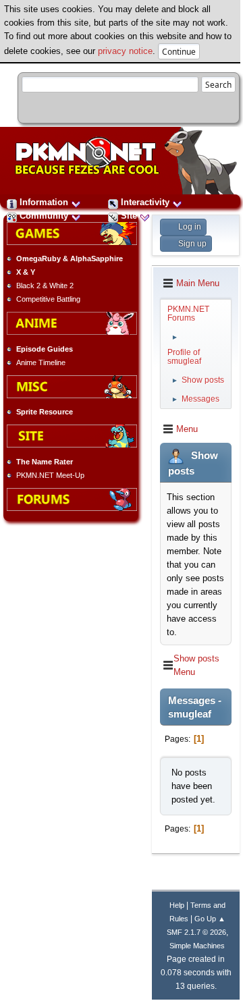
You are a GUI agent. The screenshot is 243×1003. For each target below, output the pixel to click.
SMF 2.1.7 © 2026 (196, 932)
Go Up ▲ (209, 919)
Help (176, 905)
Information (44, 202)
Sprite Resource (44, 412)
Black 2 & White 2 (45, 285)
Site (129, 216)
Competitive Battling (48, 299)
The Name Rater (44, 462)
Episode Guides (44, 349)
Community (44, 216)
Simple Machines (197, 946)
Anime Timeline (40, 362)
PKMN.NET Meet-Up (50, 475)
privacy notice (125, 51)
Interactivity (145, 202)
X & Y (25, 272)
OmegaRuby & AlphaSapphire (69, 258)
